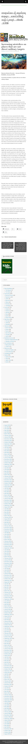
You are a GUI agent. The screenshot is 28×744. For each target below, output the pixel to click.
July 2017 (6, 583)
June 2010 (6, 689)
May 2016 (6, 602)
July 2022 (6, 508)
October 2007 (7, 730)
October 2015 (7, 612)
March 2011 (7, 679)
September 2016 (8, 599)
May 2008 (6, 725)
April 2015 (6, 619)
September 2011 (8, 670)
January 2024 (7, 478)
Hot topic (7, 320)
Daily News (6, 319)
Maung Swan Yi (8, 344)
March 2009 (7, 710)
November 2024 (8, 461)
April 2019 (6, 554)
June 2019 (6, 551)
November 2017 (8, 577)
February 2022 (7, 517)
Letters (7, 298)
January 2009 (7, 713)
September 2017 (8, 580)
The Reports (8, 290)
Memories (7, 300)
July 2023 (6, 488)
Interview (7, 312)
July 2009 (6, 703)
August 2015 (7, 616)
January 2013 (7, 648)
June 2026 (6, 428)
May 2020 (6, 536)
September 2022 (8, 505)
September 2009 (8, 699)
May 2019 (6, 553)
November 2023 (8, 481)
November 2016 (8, 595)
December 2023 (8, 479)
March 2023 (7, 495)
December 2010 (8, 684)
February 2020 (7, 541)
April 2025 (6, 452)
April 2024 (6, 473)
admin (4, 51)
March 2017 (7, 590)
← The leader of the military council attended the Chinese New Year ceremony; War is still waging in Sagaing (7, 245)
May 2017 (6, 587)
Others (7, 302)
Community (7, 293)
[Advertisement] (14, 380)
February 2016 (7, 607)
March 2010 (7, 693)
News (6, 314)
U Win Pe (7, 346)
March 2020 (7, 539)
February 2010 (7, 694)
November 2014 (8, 623)
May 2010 (6, 691)
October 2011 (7, 669)
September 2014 (8, 626)
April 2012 (6, 662)
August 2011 (7, 672)
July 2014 (6, 628)
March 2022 (7, 515)
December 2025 (8, 438)
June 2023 (6, 490)
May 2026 (6, 430)
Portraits (7, 303)
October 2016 (7, 597)
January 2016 (7, 609)
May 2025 (6, 450)
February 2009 (7, 711)
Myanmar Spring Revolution (10, 236)
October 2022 (7, 503)
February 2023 (7, 496)
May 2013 (6, 643)
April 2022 (6, 513)
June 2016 (6, 600)
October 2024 (7, 462)
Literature (6, 326)
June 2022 (6, 510)
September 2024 (8, 464)
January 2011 (7, 682)
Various (7, 336)
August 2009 (7, 701)
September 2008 (8, 718)
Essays (7, 329)
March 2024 (7, 474)
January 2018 (7, 573)
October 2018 (7, 565)
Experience (8, 297)
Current (3, 42)
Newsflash (7, 324)
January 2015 (7, 621)
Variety (5, 355)
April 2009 (6, 708)
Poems (7, 331)
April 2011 (6, 677)
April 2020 (6, 537)
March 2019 (7, 556)
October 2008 (7, 716)
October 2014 (7, 624)
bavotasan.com (20, 742)
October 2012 (7, 653)
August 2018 (7, 566)
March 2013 (7, 645)
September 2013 (8, 638)
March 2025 (7, 454)
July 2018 (6, 568)
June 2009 (6, 705)
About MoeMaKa (8, 288)
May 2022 (6, 512)
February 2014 (7, 633)
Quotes (7, 361)
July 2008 (6, 722)
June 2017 (6, 585)
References (7, 348)
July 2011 (6, 674)
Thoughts (7, 334)
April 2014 (6, 631)
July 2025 (6, 447)
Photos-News (8, 317)
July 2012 (6, 657)
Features (7, 42)
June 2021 (6, 520)
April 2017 (6, 588)
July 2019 (6, 549)
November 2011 (8, 667)
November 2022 (8, 501)
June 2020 (6, 534)
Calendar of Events (9, 341)
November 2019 (8, 544)
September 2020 (8, 531)
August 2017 (7, 582)
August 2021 (7, 519)
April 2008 (6, 727)
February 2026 (7, 435)
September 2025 (8, 444)
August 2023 (7, 486)
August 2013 (7, 640)
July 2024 (6, 467)
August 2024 (7, 466)
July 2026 (6, 426)
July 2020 (6, 532)
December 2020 (8, 527)
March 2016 (7, 606)
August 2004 (7, 733)
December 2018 (8, 561)
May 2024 (6, 471)
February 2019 (7, 558)
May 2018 (6, 571)
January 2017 (7, 594)
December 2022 (8, 500)
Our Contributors (8, 343)
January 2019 (7, 559)
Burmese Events (9, 295)
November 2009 (8, 698)
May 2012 (6, 660)
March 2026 (7, 433)
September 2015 (8, 614)
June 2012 (6, 658)
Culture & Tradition (9, 349)
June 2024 (6, 469)
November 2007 (8, 728)
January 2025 (7, 457)
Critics (6, 358)
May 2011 (6, 675)
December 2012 (8, 650)
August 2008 (7, 720)
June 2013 (6, 641)
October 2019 (7, 546)
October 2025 (7, 442)
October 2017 (7, 578)
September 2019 (8, 548)
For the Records (9, 351)
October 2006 (7, 732)
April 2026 (6, 432)
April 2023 (6, 493)
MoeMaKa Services (8, 338)
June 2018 (6, 570)
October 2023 (7, 483)
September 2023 (8, 484)
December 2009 (8, 696)
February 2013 (7, 646)
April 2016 (6, 604)
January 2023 (7, 498)
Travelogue (8, 305)
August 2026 (7, 425)
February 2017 (7, 592)
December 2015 (8, 611)
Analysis (7, 309)
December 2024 (8, 459)
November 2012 (8, 652)
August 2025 (7, 445)
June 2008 (6, 723)
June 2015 (6, 618)
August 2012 (7, 655)
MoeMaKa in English (13, 741)
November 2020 (8, 529)
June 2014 (6, 629)
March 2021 (7, 524)
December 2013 (8, 635)
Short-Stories (8, 332)
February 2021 (7, 525)
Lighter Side (8, 360)
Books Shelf (8, 327)
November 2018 (8, 563)
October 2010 (7, 686)
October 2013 (7, 636)
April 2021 (6, 522)
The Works (7, 291)
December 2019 (8, 542)
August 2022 (7, 507)
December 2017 (8, 575)
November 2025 (8, 440)
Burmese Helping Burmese (11, 339)
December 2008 (8, 715)
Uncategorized (7, 353)
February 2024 (7, 476)
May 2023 (6, 491)
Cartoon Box (8, 356)
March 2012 (7, 664)
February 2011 (7, 681)
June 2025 (6, 449)
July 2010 (6, 687)
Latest (6, 322)
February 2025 (7, 455)
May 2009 (6, 706)
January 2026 (7, 437)
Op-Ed (6, 315)
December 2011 (8, 665)
